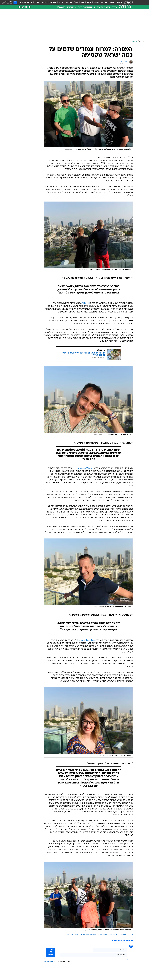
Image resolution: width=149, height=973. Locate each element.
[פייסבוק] (19, 6)
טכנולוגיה (52, 2)
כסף (82, 2)
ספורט (112, 2)
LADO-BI (85, 303)
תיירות (61, 2)
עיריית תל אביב (117, 934)
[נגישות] (3, 2)
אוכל (76, 2)
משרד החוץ (96, 934)
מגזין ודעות (82, 7)
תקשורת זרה (87, 934)
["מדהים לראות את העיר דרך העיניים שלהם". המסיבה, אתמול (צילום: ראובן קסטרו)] (88, 237)
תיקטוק (89, 7)
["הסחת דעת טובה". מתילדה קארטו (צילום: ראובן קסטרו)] (88, 722)
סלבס (89, 2)
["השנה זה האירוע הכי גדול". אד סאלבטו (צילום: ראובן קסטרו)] (88, 573)
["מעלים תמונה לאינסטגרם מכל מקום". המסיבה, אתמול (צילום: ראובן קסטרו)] (88, 897)
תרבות (96, 2)
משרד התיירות (106, 934)
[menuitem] (118, 2)
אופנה (44, 2)
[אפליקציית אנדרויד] (29, 6)
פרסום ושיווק (105, 7)
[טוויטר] (22, 6)
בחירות (104, 2)
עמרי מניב (69, 934)
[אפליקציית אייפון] (26, 6)
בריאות (69, 2)
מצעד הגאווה (128, 934)
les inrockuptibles (86, 640)
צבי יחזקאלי (78, 934)
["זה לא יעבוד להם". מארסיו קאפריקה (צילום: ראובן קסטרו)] (88, 401)
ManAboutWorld (84, 468)
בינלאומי (97, 7)
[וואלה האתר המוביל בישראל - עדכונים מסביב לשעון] (128, 2)
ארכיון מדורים (71, 7)
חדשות (119, 2)
